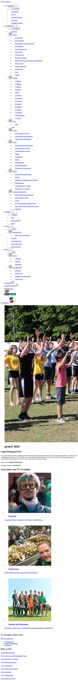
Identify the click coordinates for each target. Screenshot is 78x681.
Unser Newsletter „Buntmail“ (9, 659)
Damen (17, 154)
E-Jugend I (18, 104)
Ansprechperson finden (8, 652)
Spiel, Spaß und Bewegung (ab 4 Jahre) (27, 206)
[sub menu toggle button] (15, 5)
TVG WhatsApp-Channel (8, 662)
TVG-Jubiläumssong (7, 675)
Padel (13, 127)
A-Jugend (18, 90)
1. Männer (18, 81)
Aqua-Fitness (19, 38)
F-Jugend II (18, 112)
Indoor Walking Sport (21, 198)
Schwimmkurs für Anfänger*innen (25, 203)
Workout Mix (19, 69)
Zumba (17, 75)
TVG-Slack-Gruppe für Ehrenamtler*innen (14, 656)
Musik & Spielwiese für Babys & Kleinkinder (29, 61)
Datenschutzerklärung (11, 643)
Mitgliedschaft (17, 232)
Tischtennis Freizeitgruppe (23, 168)
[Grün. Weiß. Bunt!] (7, 292)
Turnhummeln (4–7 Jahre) (23, 186)
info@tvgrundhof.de (7, 638)
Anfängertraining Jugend (22, 151)
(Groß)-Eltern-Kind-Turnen (23, 174)
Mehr (6, 249)
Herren (17, 160)
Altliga (17, 92)
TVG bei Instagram (6, 665)
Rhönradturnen (19, 183)
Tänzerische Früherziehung (23, 139)
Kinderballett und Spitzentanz (24, 136)
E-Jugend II (18, 107)
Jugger (17, 200)
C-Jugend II (18, 98)
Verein (7, 226)
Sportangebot (9, 26)
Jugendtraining (19, 162)
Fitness (15, 35)
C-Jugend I (18, 95)
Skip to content (5, 1)
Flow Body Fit (19, 55)
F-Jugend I (18, 110)
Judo (14, 121)
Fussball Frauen (20, 115)
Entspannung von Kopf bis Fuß (24, 43)
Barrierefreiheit (9, 642)
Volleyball (18, 209)
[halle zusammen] (10, 295)
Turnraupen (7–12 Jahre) (22, 189)
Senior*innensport (20, 66)
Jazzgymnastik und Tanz (22, 133)
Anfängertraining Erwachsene (24, 145)
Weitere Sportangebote (19, 192)
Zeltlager (7, 212)
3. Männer (18, 87)
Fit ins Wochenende (21, 49)
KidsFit (17, 177)
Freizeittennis (19, 157)
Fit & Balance (19, 46)
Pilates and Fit (19, 63)
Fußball (15, 78)
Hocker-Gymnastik (21, 58)
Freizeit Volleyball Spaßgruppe (24, 195)
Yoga (16, 72)
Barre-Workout (19, 41)
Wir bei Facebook (6, 672)
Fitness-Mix (18, 52)
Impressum (8, 645)
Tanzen (15, 130)
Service (15, 255)
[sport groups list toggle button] (10, 34)
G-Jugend (18, 118)
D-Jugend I (18, 101)
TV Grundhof (9, 6)
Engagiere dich (17, 267)
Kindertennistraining (21, 165)
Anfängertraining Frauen (22, 148)
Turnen (15, 171)
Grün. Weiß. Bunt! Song (8, 678)
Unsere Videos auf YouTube (9, 669)
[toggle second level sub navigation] (10, 231)
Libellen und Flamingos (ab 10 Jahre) (26, 180)
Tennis (15, 142)
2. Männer (18, 84)
